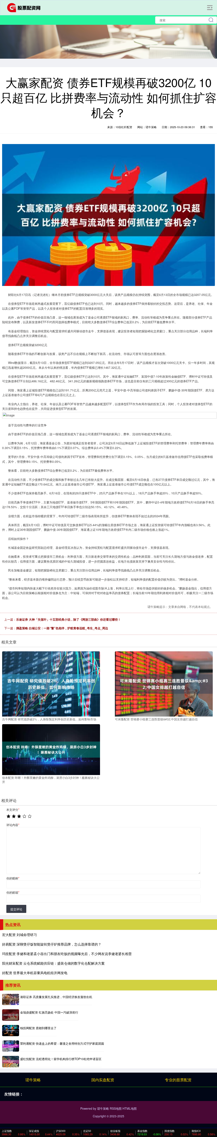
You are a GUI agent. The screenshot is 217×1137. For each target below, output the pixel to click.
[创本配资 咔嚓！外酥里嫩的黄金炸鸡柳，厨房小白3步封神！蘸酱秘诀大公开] (51, 749)
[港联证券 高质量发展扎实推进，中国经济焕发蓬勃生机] (10, 999)
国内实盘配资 (102, 1079)
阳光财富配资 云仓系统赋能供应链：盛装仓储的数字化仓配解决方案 (53, 963)
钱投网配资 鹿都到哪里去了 (38, 1028)
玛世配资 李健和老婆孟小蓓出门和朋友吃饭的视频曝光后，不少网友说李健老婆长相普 (67, 953)
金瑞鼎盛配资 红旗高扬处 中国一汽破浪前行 (49, 1012)
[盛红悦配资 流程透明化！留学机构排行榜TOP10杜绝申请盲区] (10, 1061)
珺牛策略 (33, 1079)
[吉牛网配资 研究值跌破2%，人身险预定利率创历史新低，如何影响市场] (51, 683)
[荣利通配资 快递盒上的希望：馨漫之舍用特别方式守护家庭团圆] (10, 1046)
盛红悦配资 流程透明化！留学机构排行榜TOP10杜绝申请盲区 (61, 1059)
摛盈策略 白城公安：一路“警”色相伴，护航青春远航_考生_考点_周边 (62, 628)
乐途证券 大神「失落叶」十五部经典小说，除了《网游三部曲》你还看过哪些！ (68, 619)
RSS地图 (116, 1108)
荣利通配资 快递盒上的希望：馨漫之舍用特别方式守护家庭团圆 (62, 1043)
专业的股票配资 (178, 1079)
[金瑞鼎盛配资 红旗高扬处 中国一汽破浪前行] (10, 1015)
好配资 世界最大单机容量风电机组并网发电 (34, 972)
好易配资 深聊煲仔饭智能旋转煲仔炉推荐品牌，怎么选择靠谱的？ (51, 944)
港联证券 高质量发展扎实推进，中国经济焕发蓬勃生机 (56, 997)
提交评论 (16, 909)
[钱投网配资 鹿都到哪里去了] (10, 1030)
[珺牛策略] (25, 7)
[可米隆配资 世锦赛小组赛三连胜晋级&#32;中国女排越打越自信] (164, 683)
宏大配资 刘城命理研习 (19, 934)
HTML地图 (129, 1108)
